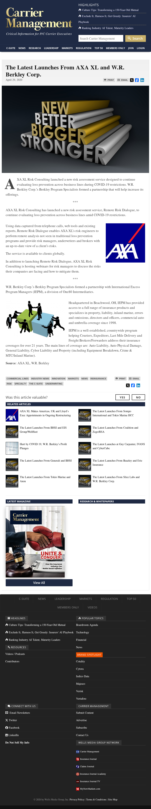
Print (110, 80)
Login (141, 48)
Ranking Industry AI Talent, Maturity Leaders (107, 28)
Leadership (51, 48)
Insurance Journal (88, 758)
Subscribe (81, 727)
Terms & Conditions (96, 799)
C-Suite (10, 48)
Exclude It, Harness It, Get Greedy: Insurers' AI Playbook (41, 632)
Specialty (20, 384)
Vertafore (81, 698)
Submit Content (85, 712)
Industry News (40, 378)
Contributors (12, 661)
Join (131, 48)
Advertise (81, 720)
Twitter (12, 720)
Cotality (80, 661)
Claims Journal (87, 766)
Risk (9, 384)
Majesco (80, 683)
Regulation (83, 48)
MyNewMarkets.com (90, 788)
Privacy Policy (77, 799)
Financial (81, 640)
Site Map (112, 799)
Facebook (13, 727)
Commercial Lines (18, 378)
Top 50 (99, 48)
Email (124, 80)
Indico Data (82, 676)
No (138, 397)
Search (137, 38)
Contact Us (82, 735)
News (22, 48)
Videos (92, 607)
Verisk (79, 691)
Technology (82, 632)
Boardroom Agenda (87, 625)
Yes (122, 397)
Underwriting (54, 384)
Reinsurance (98, 378)
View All (39, 583)
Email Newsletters (19, 712)
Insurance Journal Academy (93, 773)
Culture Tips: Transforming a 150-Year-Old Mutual (110, 10)
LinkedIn (13, 735)
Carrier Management (89, 751)
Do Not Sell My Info (17, 742)
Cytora (80, 669)
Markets (67, 48)
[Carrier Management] (39, 18)
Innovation (58, 378)
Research (35, 48)
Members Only (115, 48)
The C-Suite (36, 384)
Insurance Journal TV (90, 781)
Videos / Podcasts (15, 654)
